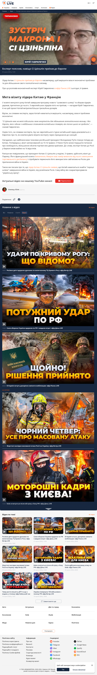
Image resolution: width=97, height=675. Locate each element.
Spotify (79, 648)
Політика (75, 623)
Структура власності (33, 653)
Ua (88, 3)
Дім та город (53, 607)
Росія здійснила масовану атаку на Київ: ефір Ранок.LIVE (78, 566)
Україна (6, 8)
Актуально (29, 607)
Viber (55, 648)
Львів (50, 615)
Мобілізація (76, 615)
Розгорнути (48, 631)
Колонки (44, 8)
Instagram (56, 652)
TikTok (79, 641)
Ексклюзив (6, 615)
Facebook (56, 655)
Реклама (29, 650)
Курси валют (31, 658)
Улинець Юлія (13, 189)
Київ (27, 615)
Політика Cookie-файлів (11, 653)
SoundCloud (81, 652)
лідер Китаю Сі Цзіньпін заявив (43, 167)
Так (63, 669)
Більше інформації (79, 669)
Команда (29, 655)
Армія (21, 8)
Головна (4, 11)
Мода (4, 623)
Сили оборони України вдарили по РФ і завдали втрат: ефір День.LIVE (35, 328)
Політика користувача (10, 641)
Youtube (56, 641)
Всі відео (92, 207)
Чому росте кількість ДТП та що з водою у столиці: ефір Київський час (16, 593)
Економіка (28, 8)
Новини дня (30, 623)
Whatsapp (56, 658)
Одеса (50, 623)
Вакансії (29, 644)
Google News (81, 645)
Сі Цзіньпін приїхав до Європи (28, 80)
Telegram (56, 645)
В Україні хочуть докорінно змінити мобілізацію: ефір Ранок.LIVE (33, 386)
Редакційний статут (9, 647)
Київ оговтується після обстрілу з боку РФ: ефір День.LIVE (29, 504)
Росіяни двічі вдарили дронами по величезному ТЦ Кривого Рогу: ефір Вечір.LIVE (39, 270)
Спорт (37, 8)
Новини (14, 8)
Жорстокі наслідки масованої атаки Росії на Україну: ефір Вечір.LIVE (34, 446)
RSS (78, 655)
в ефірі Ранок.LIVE (62, 88)
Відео (53, 8)
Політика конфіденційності (12, 644)
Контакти (29, 647)
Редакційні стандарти (10, 650)
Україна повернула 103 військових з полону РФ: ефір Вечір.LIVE (47, 593)
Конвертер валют (32, 661)
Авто (4, 607)
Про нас (29, 641)
